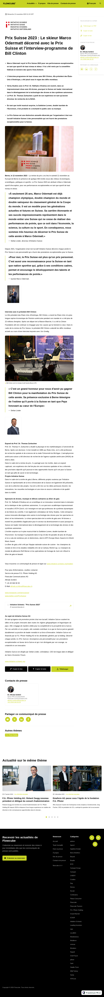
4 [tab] (54, 817)
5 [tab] (57, 817)
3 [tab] (52, 817)
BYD (71, 864)
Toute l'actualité (58, 845)
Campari (73, 872)
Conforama (74, 895)
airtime (72, 841)
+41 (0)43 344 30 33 (14, 702)
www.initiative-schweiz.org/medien (60, 564)
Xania (72, 975)
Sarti (71, 963)
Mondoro (73, 948)
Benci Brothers (75, 853)
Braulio (72, 860)
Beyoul (72, 856)
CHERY (73, 875)
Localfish (73, 933)
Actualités (31, 3)
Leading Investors (76, 925)
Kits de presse (53, 3)
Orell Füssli (74, 956)
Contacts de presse (68, 3)
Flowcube (73, 902)
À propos (42, 3)
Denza (72, 887)
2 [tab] (49, 817)
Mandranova (74, 937)
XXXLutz (73, 978)
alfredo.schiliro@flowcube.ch (21, 586)
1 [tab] (46, 817)
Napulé (72, 952)
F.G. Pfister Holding (11, 735)
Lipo (71, 929)
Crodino (72, 879)
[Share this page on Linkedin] (21, 719)
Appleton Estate (75, 849)
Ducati (72, 891)
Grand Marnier (75, 914)
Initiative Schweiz (76, 921)
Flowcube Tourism (76, 906)
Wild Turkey (74, 971)
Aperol (72, 845)
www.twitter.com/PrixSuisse (15, 596)
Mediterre (73, 940)
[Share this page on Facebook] (28, 719)
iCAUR (72, 917)
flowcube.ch (57, 865)
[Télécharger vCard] (35, 687)
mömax (72, 944)
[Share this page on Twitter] (14, 719)
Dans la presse (58, 849)
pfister (72, 959)
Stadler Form (74, 967)
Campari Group (75, 868)
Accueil (55, 841)
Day (71, 883)
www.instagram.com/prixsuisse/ (17, 593)
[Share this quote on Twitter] (78, 215)
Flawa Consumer (76, 898)
